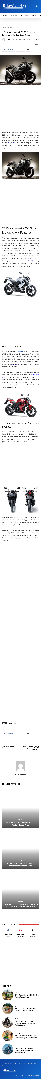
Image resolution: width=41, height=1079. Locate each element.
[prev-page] (3, 913)
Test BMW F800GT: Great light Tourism (9, 747)
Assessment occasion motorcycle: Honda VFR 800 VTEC (30, 747)
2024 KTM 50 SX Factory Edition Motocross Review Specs (20, 864)
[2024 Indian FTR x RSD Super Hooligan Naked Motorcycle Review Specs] (20, 889)
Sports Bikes (12, 723)
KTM (20, 860)
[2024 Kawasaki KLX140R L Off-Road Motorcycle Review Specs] (7, 1035)
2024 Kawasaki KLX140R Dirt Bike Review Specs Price (20, 824)
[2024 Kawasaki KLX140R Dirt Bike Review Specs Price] (20, 808)
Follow (20, 929)
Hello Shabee (12, 39)
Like (8, 929)
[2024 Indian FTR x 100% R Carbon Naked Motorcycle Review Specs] (7, 1049)
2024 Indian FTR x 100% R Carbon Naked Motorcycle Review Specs (24, 1050)
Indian (20, 901)
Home (4, 27)
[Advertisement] (20, 108)
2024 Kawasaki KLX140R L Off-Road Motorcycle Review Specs (26, 1037)
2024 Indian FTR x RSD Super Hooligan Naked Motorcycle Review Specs (20, 905)
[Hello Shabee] (4, 39)
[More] (28, 49)
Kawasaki (10, 27)
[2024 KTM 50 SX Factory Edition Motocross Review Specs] (20, 848)
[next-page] (7, 913)
